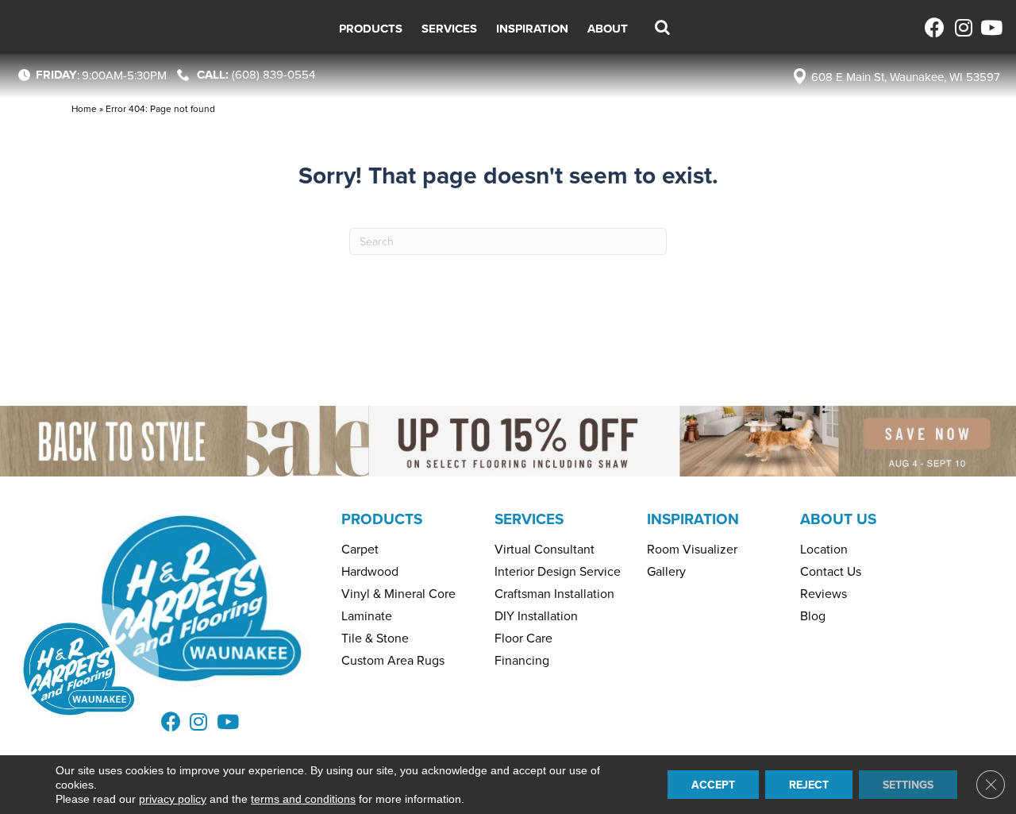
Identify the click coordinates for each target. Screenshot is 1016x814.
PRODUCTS (381, 518)
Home (84, 108)
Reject (809, 785)
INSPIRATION (693, 518)
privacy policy (172, 799)
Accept (713, 785)
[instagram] (962, 27)
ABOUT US (838, 518)
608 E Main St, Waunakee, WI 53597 (905, 76)
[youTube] (990, 27)
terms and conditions (303, 799)
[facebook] (935, 27)
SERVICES (529, 518)
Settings (908, 785)
